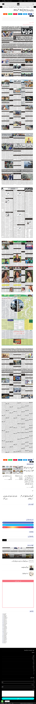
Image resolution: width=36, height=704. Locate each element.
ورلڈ (33, 672)
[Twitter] (25, 14)
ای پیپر (32, 490)
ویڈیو (33, 673)
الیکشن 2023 (33, 657)
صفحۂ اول (33, 666)
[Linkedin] (20, 14)
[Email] (31, 16)
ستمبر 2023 (5, 643)
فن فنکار (33, 667)
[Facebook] (30, 14)
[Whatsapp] (10, 14)
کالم (10, 7)
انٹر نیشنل (33, 659)
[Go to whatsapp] (2, 701)
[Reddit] (5, 14)
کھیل (33, 670)
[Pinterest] (15, 14)
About (25, 1)
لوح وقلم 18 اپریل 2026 (6, 7)
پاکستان (33, 663)
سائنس (33, 665)
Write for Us (20, 1)
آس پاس (33, 662)
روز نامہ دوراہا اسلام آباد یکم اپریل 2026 (28, 25)
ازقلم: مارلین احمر (31, 22)
